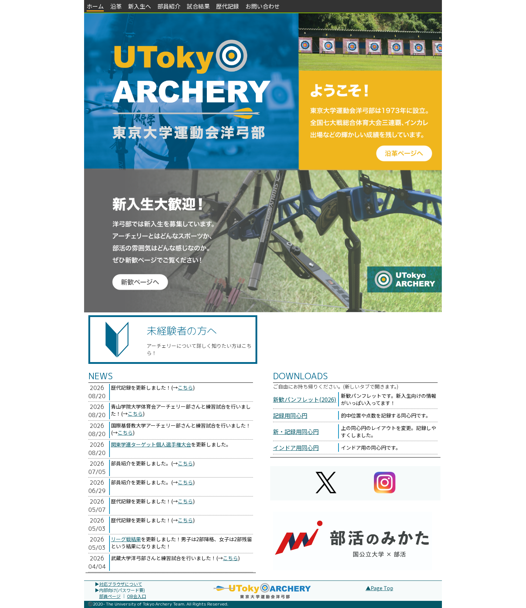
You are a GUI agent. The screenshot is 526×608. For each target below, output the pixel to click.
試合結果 (198, 6)
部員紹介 (168, 6)
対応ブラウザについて (120, 584)
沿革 (116, 6)
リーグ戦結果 (126, 539)
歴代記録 (227, 6)
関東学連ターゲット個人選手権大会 (151, 444)
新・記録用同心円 (296, 431)
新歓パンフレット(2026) (304, 399)
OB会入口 (136, 596)
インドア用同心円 (296, 447)
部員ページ (110, 596)
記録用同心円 (290, 415)
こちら (185, 387)
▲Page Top (379, 588)
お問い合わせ (262, 6)
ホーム (95, 6)
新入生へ (139, 6)
